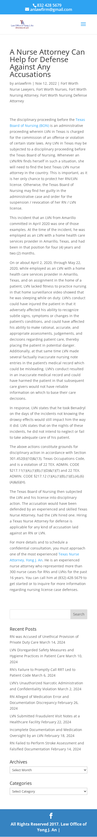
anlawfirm (23, 83)
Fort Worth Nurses (51, 89)
